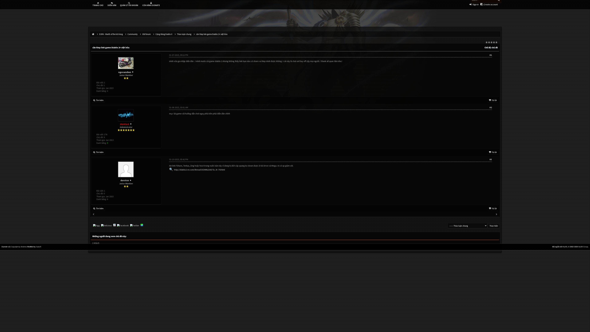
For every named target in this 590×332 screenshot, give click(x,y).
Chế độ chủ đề (491, 47)
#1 (491, 55)
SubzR (38, 247)
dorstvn (124, 180)
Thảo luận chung (184, 34)
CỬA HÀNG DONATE (151, 5)
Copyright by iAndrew (19, 247)
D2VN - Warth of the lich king (111, 34)
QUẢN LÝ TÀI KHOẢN (129, 5)
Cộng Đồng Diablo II (163, 34)
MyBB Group (583, 247)
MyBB (565, 247)
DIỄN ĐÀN (112, 5)
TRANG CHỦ (97, 5)
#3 (491, 159)
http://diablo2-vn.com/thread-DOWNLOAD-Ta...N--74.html (199, 169)
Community (133, 34)
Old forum (146, 34)
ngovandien (124, 72)
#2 (491, 107)
